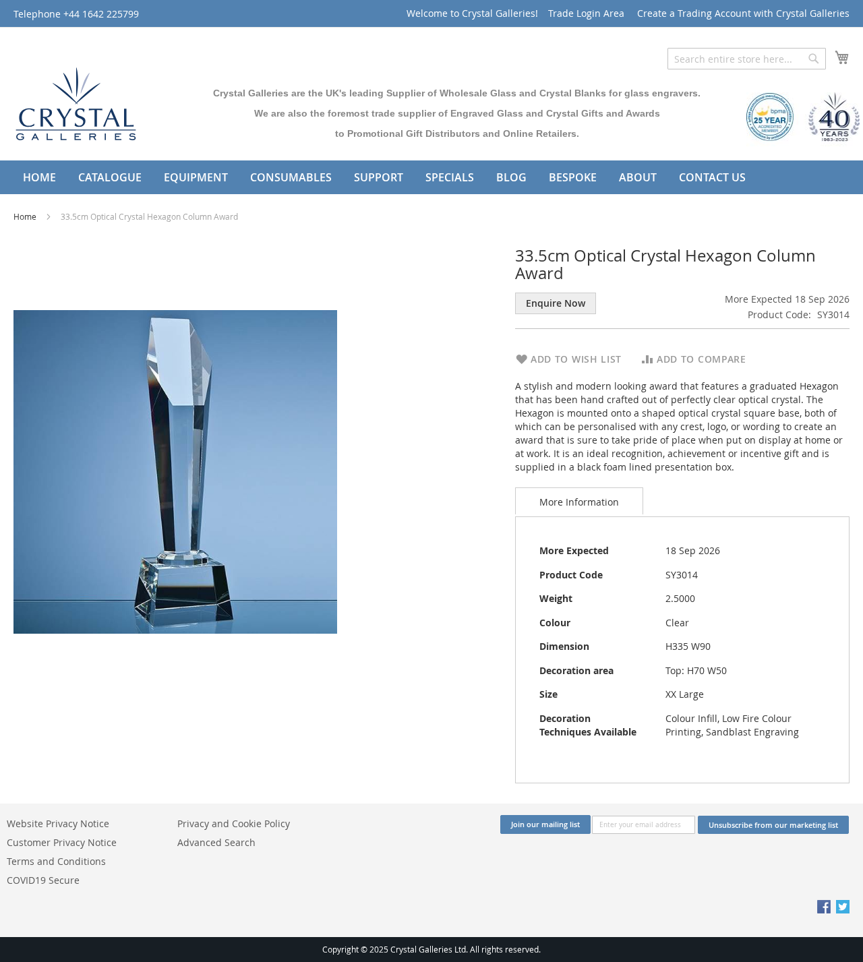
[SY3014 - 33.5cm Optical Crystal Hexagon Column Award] (175, 470)
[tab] (579, 500)
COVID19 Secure (43, 880)
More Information (579, 501)
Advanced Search (216, 842)
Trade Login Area (586, 13)
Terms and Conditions (56, 861)
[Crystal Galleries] (75, 100)
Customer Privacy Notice (62, 842)
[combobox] (746, 58)
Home (25, 216)
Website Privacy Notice (58, 823)
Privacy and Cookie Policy (233, 823)
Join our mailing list (545, 824)
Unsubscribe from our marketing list (773, 825)
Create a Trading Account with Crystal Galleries (743, 13)
